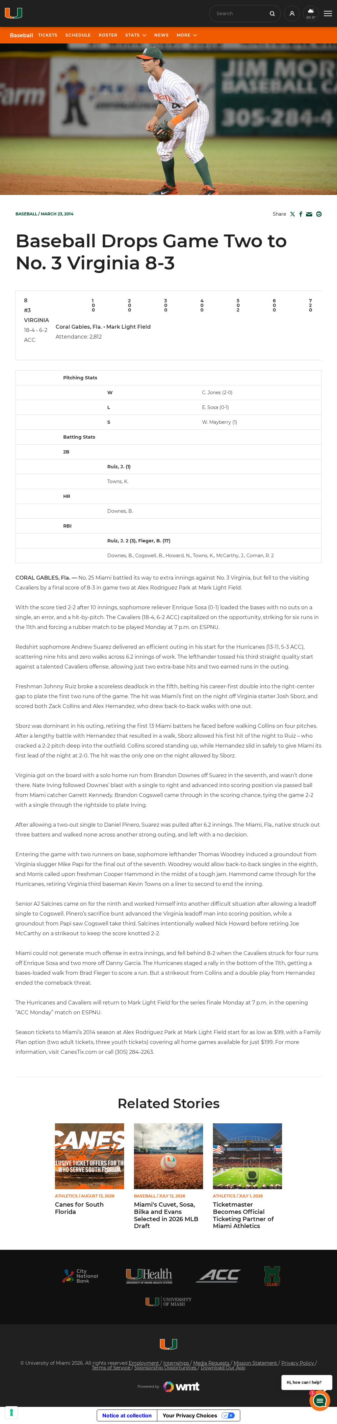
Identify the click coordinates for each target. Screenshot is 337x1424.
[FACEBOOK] (299, 214)
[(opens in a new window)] (80, 1276)
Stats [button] (132, 35)
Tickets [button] (48, 35)
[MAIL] (307, 214)
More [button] (184, 35)
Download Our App (223, 1368)
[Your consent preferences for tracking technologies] (11, 1412)
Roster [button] (108, 35)
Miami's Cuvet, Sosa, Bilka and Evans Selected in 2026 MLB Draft (166, 1215)
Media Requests (212, 1363)
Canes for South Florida (79, 1208)
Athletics (66, 1196)
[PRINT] (318, 214)
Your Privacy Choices (190, 1415)
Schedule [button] (78, 35)
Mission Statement (256, 1363)
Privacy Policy (298, 1363)
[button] (328, 13)
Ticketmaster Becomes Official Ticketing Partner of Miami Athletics (243, 1215)
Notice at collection (127, 1415)
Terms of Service (111, 1368)
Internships (176, 1363)
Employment (144, 1363)
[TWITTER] (291, 214)
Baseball (21, 35)
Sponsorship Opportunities (166, 1368)
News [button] (161, 35)
